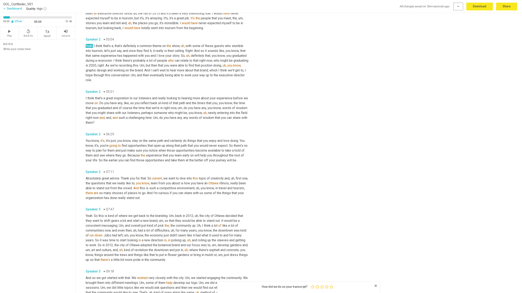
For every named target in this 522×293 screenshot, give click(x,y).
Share (507, 6)
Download (479, 6)
